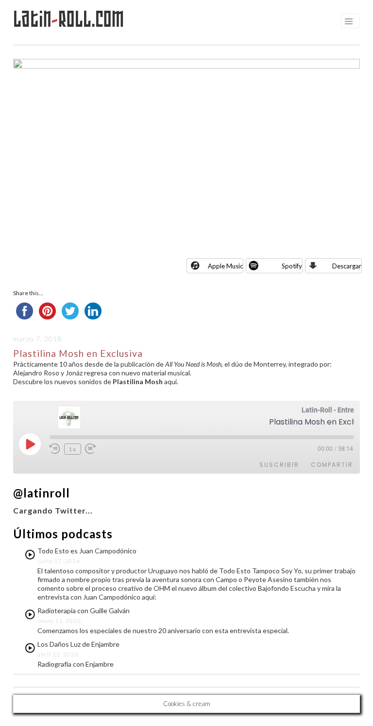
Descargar (346, 266)
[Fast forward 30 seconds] (92, 448)
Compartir (332, 464)
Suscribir (279, 464)
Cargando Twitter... (53, 510)
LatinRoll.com (68, 19)
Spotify (292, 266)
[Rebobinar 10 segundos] (55, 448)
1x (72, 449)
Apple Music (225, 266)
